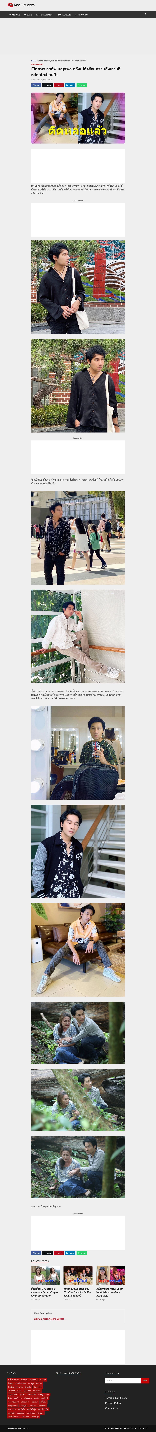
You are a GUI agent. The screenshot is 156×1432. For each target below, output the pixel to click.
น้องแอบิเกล (38, 1387)
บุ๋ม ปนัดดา (36, 1391)
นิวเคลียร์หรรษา (20, 1383)
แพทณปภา (42, 1406)
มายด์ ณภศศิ (32, 1394)
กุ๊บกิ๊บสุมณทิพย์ (13, 1380)
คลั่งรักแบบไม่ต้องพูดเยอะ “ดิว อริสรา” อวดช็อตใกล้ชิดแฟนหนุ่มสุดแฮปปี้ (77, 1292)
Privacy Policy (113, 1403)
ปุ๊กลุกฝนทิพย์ (12, 1394)
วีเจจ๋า (10, 1398)
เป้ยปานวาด (25, 1402)
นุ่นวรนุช (31, 1383)
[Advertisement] (78, 36)
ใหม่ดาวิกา (25, 1417)
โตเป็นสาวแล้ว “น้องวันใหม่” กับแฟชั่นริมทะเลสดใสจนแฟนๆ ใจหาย (109, 1292)
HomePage (14, 14)
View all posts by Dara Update (50, 1318)
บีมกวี (19, 1391)
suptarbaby (64, 14)
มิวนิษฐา (41, 1394)
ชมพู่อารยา (33, 1380)
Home (33, 61)
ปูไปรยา (22, 1394)
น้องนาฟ (39, 1383)
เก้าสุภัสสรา (28, 1398)
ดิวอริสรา (43, 1380)
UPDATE (28, 14)
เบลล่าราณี (44, 1398)
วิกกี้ (47, 1394)
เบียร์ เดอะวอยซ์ (13, 1402)
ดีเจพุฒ (10, 1383)
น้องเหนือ (28, 1387)
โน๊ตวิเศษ (40, 1413)
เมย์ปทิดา (35, 1402)
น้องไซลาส (11, 1391)
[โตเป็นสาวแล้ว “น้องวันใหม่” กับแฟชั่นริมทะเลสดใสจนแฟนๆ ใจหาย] (110, 1276)
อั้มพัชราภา (18, 1398)
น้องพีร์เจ (11, 1387)
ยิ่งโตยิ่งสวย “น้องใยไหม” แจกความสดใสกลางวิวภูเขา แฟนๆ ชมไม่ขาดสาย (44, 1292)
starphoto (81, 14)
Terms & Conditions (116, 1398)
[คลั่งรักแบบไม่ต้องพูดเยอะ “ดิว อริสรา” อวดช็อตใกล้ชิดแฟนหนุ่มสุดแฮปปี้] (78, 1276)
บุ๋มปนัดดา (27, 1391)
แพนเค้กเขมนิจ (43, 1409)
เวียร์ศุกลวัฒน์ (12, 1406)
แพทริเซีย (21, 1409)
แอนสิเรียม (20, 1413)
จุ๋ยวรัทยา (24, 1380)
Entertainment (45, 14)
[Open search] (145, 14)
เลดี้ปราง (43, 1402)
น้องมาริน (19, 1387)
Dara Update (47, 80)
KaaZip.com (24, 1428)
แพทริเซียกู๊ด (31, 1409)
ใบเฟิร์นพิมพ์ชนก (13, 1417)
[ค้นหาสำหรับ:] (127, 1380)
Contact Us (111, 1408)
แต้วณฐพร (23, 1406)
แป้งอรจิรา (32, 1406)
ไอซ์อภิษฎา (35, 1417)
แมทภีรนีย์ (11, 1413)
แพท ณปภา (12, 1409)
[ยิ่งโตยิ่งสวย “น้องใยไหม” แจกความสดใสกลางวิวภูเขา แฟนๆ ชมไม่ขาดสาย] (45, 1276)
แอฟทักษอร (31, 1413)
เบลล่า (36, 1398)
